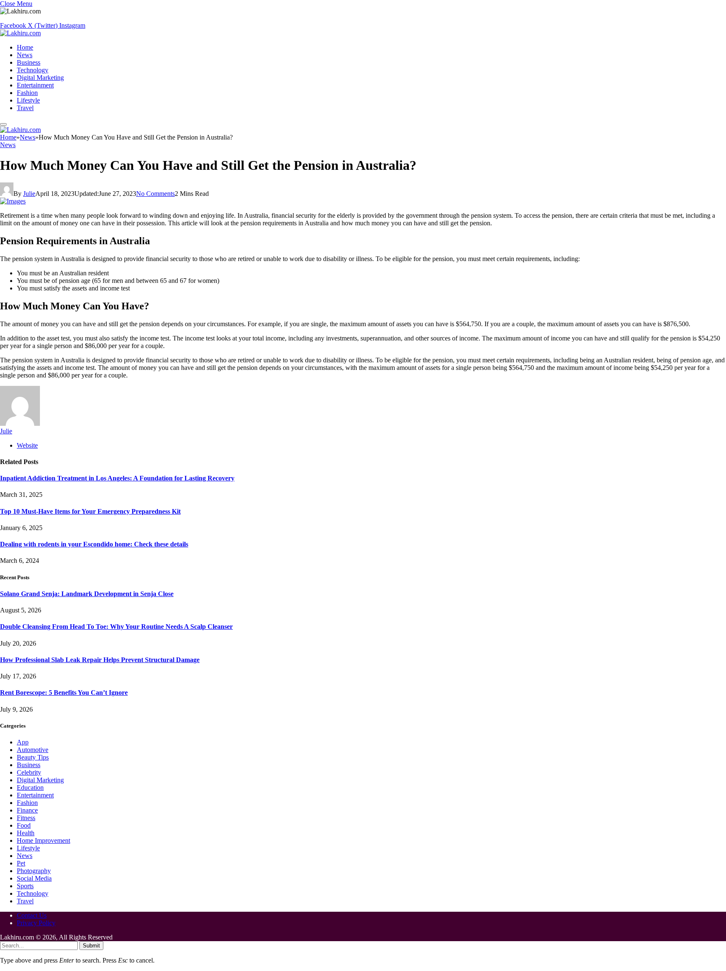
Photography (34, 870)
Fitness (26, 817)
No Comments (155, 193)
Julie (29, 193)
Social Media (34, 878)
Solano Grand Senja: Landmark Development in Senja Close (87, 593)
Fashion (27, 92)
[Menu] (3, 124)
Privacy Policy (36, 922)
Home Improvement (43, 840)
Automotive (32, 749)
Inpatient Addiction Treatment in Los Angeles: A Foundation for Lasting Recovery (117, 478)
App (23, 742)
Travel (25, 107)
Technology (32, 70)
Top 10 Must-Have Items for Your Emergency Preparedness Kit (90, 511)
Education (30, 787)
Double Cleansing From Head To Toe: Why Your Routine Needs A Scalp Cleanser (116, 626)
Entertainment (35, 85)
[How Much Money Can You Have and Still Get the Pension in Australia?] (13, 201)
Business (28, 62)
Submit (91, 945)
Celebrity (29, 772)
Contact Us (32, 915)
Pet (21, 863)
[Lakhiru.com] (20, 33)
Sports (25, 885)
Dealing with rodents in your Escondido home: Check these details (94, 544)
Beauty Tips (33, 757)
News (24, 54)
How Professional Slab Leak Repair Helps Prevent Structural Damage (100, 659)
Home (25, 47)
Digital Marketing (40, 77)
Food (24, 825)
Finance (27, 810)
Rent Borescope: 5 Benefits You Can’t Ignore (64, 692)
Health (25, 832)
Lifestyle (28, 100)
